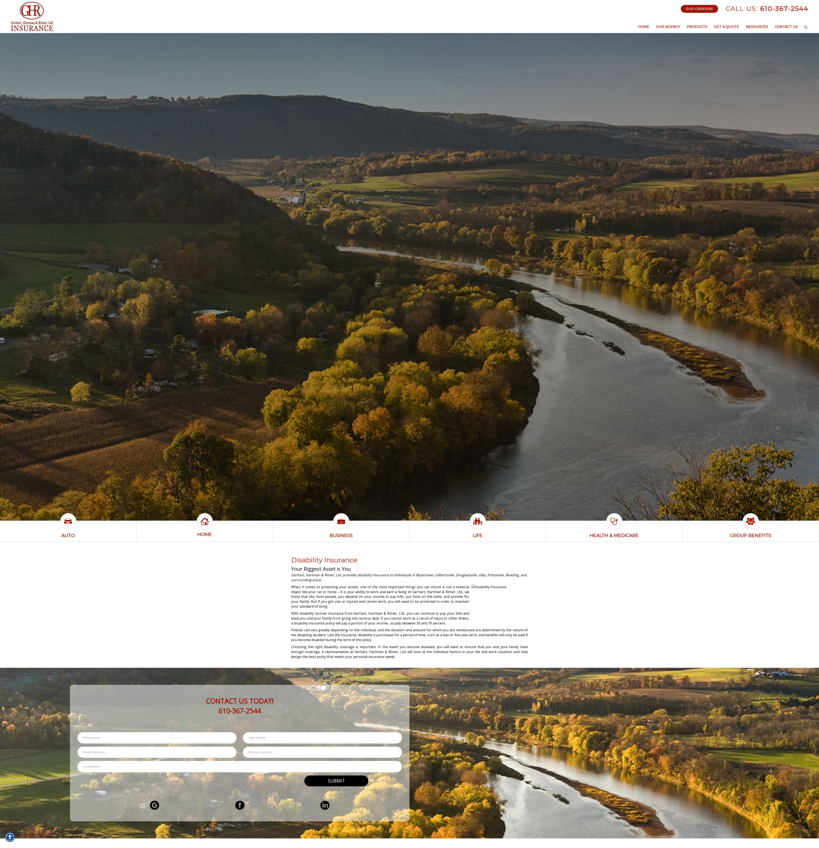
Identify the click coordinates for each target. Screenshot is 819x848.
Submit (336, 781)
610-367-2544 (767, 9)
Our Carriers (699, 9)
